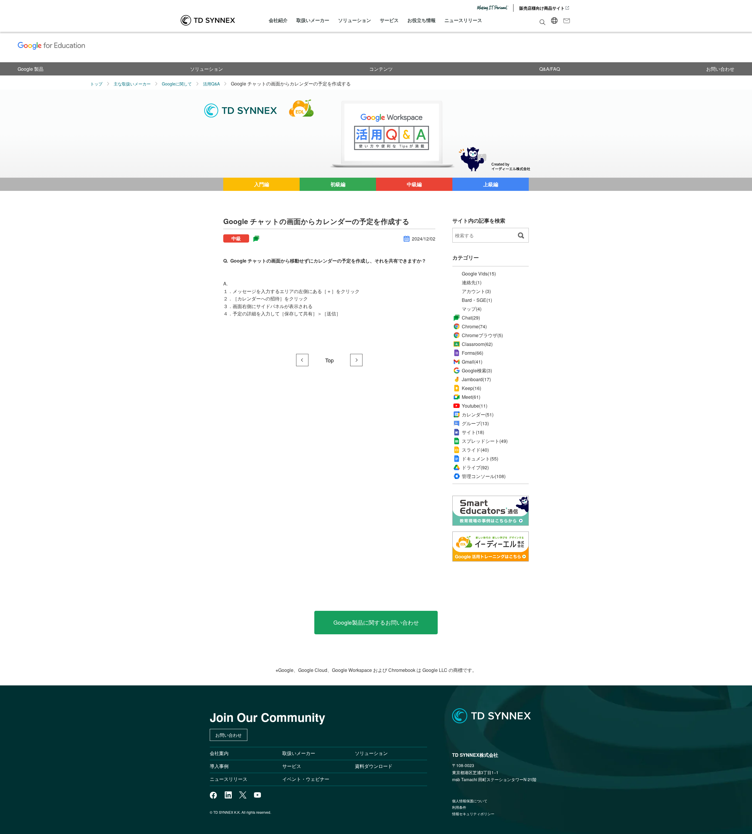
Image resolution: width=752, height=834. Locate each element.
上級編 (490, 184)
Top (329, 360)
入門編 (261, 184)
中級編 (414, 184)
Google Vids (479, 273)
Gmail (472, 361)
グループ (475, 423)
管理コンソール (484, 476)
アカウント (476, 291)
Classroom (477, 344)
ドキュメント (480, 458)
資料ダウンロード (373, 766)
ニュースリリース (463, 20)
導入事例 (219, 766)
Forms (472, 352)
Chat (471, 317)
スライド (475, 449)
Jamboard (476, 379)
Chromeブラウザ (482, 335)
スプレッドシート (485, 441)
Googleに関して (177, 84)
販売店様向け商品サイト (542, 8)
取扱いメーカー (312, 20)
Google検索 (477, 370)
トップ (96, 84)
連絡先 (471, 282)
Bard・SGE (477, 300)
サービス (389, 20)
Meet (471, 397)
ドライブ (475, 467)
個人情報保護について (469, 800)
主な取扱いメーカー (132, 84)
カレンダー (478, 414)
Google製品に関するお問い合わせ (376, 622)
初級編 (337, 184)
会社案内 (219, 753)
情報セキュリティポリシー (473, 813)
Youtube (474, 405)
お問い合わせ (720, 68)
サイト (473, 432)
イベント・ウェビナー (305, 779)
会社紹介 (278, 20)
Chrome (474, 326)
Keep (471, 388)
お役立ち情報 (421, 20)
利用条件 (459, 807)
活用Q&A (211, 84)
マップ (471, 308)
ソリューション (354, 20)
